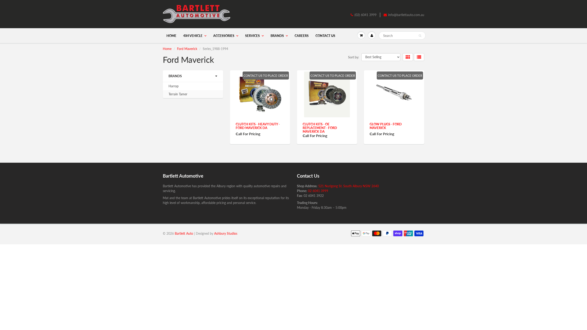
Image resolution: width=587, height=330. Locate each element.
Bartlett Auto (184, 233)
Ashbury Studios (225, 233)
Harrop (174, 86)
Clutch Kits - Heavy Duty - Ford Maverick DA (258, 126)
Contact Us (325, 36)
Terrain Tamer (178, 94)
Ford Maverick (187, 49)
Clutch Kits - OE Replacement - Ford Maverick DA (320, 127)
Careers (302, 36)
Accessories (223, 36)
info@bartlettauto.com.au (406, 15)
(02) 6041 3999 (365, 15)
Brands (277, 36)
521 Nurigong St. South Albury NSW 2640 (348, 186)
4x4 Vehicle (192, 36)
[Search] (419, 35)
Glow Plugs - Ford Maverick (386, 126)
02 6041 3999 (318, 191)
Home (171, 36)
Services (252, 36)
